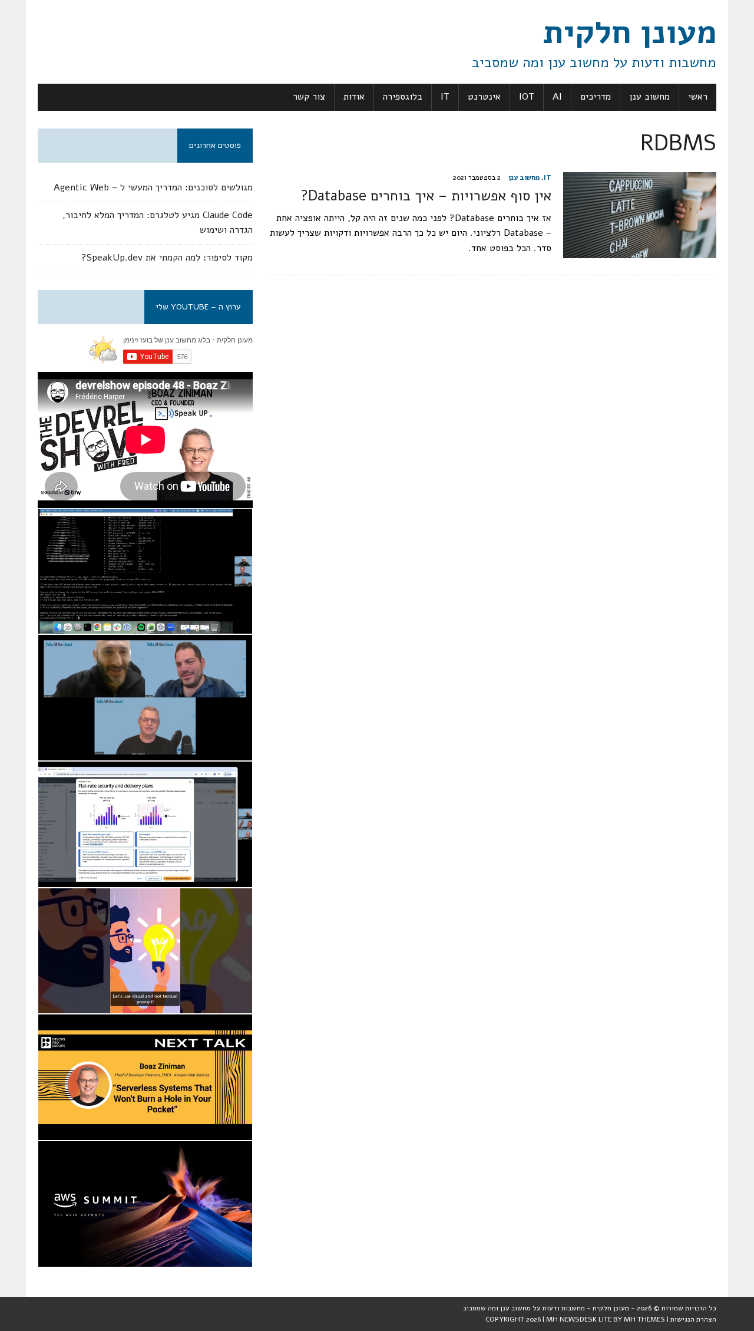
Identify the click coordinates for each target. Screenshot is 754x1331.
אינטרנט (484, 96)
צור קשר (309, 96)
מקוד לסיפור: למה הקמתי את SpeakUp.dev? (167, 257)
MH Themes (644, 1319)
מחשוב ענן (649, 96)
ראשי (697, 96)
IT (445, 96)
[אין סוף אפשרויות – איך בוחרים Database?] (639, 250)
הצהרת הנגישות (693, 1319)
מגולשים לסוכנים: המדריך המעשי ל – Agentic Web (153, 187)
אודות (354, 96)
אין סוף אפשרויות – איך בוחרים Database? (426, 195)
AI (557, 96)
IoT (526, 96)
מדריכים (595, 96)
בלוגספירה (402, 96)
